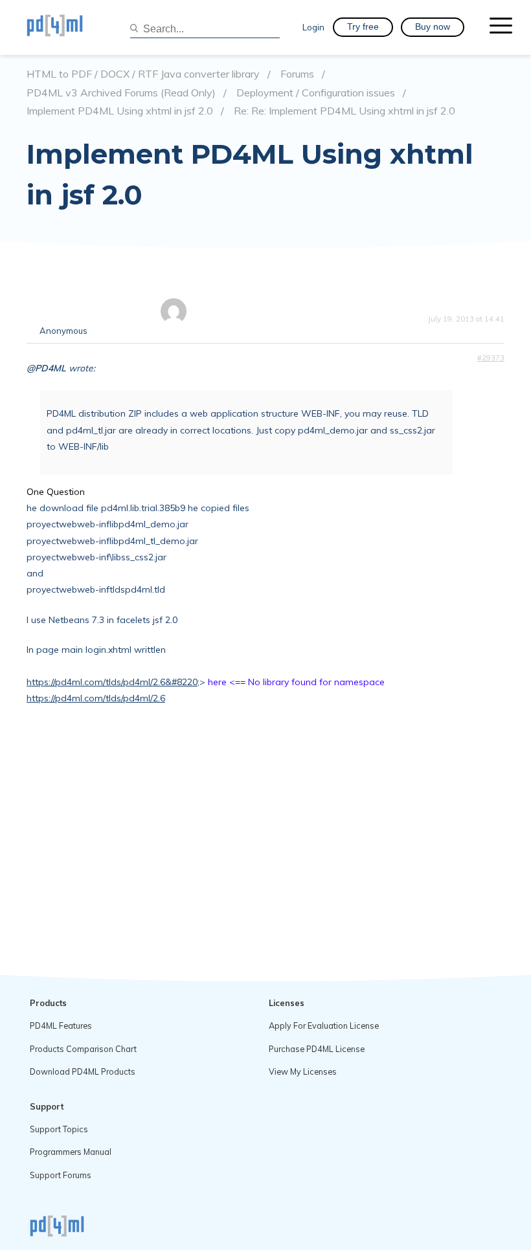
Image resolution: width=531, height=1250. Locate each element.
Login (313, 26)
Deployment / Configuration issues (315, 93)
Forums (297, 74)
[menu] (501, 27)
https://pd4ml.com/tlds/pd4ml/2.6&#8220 (112, 682)
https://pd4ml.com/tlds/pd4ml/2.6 (96, 698)
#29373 (490, 357)
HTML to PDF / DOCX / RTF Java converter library (143, 74)
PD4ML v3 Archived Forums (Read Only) (121, 93)
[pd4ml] (69, 27)
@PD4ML (46, 368)
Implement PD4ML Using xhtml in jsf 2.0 (120, 111)
